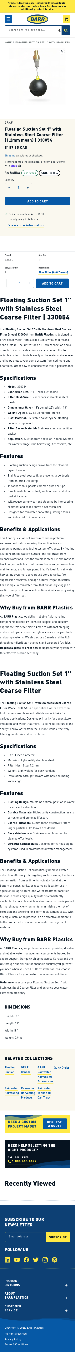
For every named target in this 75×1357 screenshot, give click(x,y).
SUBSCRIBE (58, 1237)
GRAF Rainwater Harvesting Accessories (45, 1074)
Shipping (10, 155)
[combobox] (37, 30)
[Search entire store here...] (66, 30)
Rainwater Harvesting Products (28, 1092)
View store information (26, 225)
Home (8, 42)
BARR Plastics (35, 1327)
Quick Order (61, 1067)
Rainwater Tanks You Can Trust (44, 1092)
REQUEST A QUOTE (55, 1124)
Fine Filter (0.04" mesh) (53, 272)
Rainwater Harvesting (12, 1090)
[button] (8, 19)
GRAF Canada (26, 1069)
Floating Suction (10, 1069)
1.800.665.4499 (24, 1161)
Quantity (9, 180)
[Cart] (66, 19)
